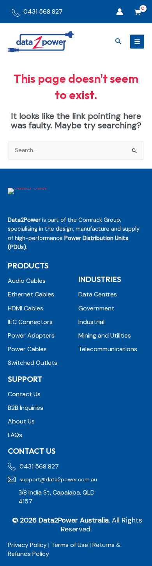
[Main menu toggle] (137, 42)
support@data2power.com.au (58, 479)
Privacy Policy (27, 545)
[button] (118, 42)
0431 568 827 (43, 11)
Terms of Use (70, 545)
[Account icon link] (119, 11)
